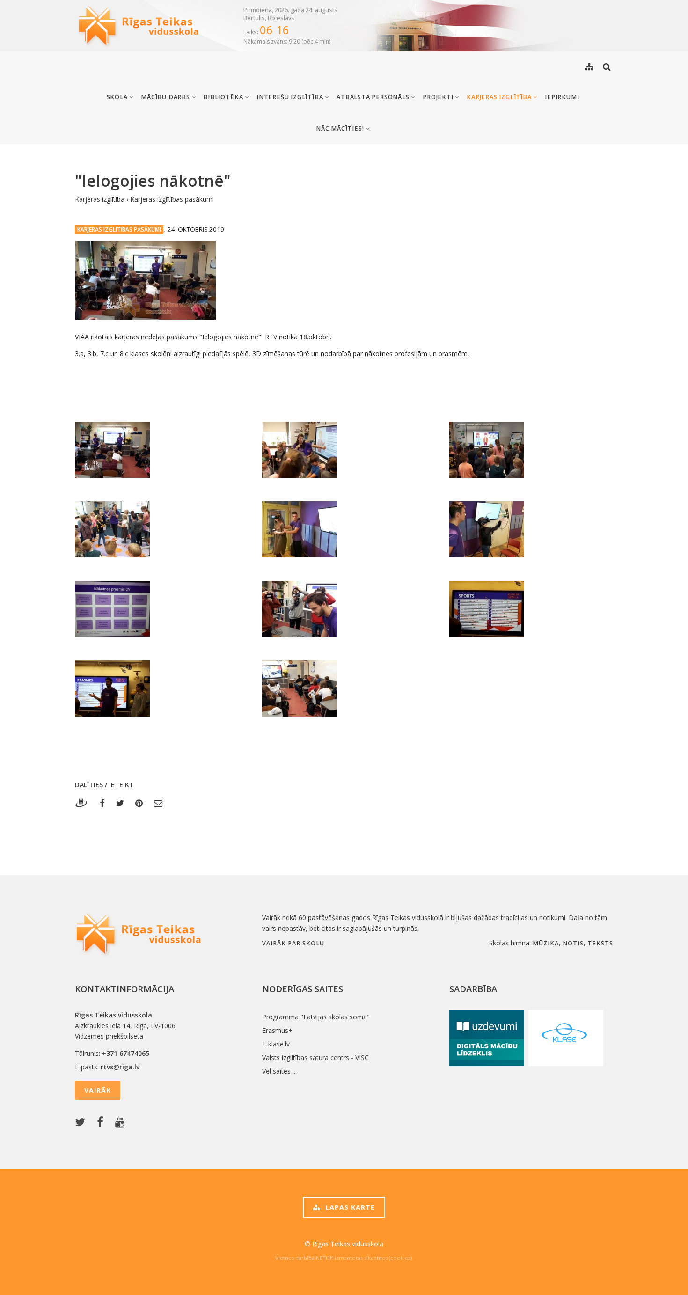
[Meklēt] (607, 66)
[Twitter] (120, 802)
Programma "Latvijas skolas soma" (316, 1016)
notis (573, 943)
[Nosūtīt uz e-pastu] (158, 802)
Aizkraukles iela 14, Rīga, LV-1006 (125, 1025)
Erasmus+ (277, 1030)
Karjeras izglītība (500, 97)
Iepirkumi (562, 97)
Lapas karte (349, 1207)
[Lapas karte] (589, 66)
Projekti (439, 97)
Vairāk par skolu (293, 943)
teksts (600, 943)
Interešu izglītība (290, 97)
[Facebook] (102, 802)
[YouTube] (122, 1122)
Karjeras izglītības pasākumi (172, 199)
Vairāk (97, 1090)
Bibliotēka (224, 97)
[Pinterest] (139, 802)
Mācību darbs (166, 97)
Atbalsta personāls (374, 97)
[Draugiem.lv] (84, 802)
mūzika (546, 943)
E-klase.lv (276, 1043)
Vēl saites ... (279, 1071)
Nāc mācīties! (341, 128)
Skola (118, 97)
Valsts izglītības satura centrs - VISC (315, 1057)
